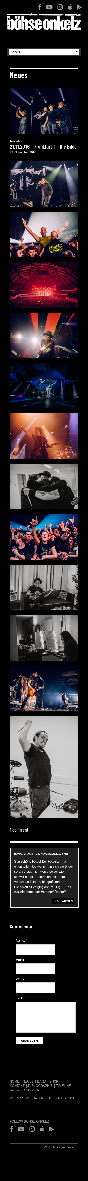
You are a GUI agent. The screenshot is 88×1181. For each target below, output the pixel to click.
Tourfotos (16, 141)
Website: (22, 979)
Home (14, 1081)
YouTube (49, 7)
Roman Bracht (24, 853)
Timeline (63, 1086)
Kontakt (17, 1086)
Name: (21, 940)
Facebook (40, 7)
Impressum (19, 1098)
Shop (53, 1081)
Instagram (60, 7)
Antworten (65, 901)
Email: (21, 960)
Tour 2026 (30, 1090)
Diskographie (40, 1086)
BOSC (14, 1090)
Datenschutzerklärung (54, 1098)
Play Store (79, 7)
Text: (19, 998)
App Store (70, 7)
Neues (28, 1081)
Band (41, 1081)
